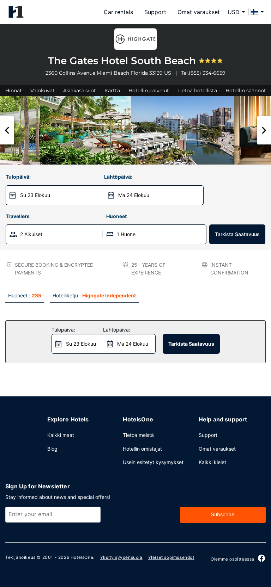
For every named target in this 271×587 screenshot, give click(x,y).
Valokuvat (42, 90)
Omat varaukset (198, 12)
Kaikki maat (60, 435)
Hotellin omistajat (142, 449)
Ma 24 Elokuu (133, 195)
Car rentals (118, 12)
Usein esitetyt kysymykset (153, 462)
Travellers (18, 216)
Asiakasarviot (79, 90)
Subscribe (222, 514)
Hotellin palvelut (148, 90)
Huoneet (116, 216)
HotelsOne (82, 557)
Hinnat (13, 90)
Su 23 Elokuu (35, 195)
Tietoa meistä (138, 435)
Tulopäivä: (18, 177)
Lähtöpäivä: (118, 177)
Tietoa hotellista (197, 90)
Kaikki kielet (212, 462)
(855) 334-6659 (207, 73)
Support (155, 12)
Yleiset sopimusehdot (171, 557)
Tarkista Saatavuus (237, 234)
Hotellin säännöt (245, 90)
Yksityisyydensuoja (121, 557)
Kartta (112, 90)
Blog (52, 449)
